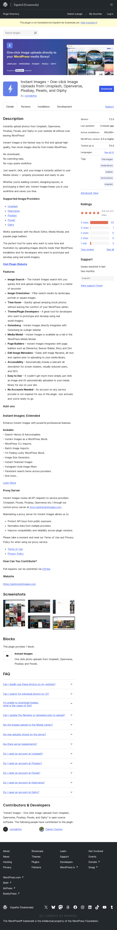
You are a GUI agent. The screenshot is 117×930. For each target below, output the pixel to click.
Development (64, 106)
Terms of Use (15, 549)
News (6, 856)
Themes (36, 856)
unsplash (109, 184)
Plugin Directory (11, 14)
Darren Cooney (54, 829)
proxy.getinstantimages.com (45, 507)
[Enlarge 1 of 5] (21, 603)
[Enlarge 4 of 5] (71, 603)
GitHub (46, 568)
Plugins (35, 861)
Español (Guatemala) (22, 907)
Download (106, 88)
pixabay (109, 172)
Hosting (7, 861)
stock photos (107, 178)
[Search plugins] (35, 33)
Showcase (37, 851)
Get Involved (96, 851)
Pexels (11, 220)
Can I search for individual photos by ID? (26, 693)
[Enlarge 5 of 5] (71, 620)
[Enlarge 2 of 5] (46, 603)
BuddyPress (11, 893)
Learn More (9, 482)
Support (109, 106)
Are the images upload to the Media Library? (28, 724)
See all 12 (109, 152)
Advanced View (89, 193)
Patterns (36, 867)
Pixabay (12, 215)
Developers (66, 861)
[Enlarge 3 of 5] (46, 619)
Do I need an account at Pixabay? (22, 763)
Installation (44, 106)
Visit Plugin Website (15, 264)
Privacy (7, 867)
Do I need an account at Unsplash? (23, 753)
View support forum (92, 285)
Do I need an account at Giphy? (21, 792)
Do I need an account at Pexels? (21, 773)
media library (107, 165)
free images (107, 159)
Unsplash (13, 206)
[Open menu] (112, 4)
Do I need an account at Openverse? (24, 782)
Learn (63, 851)
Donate (94, 861)
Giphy (11, 224)
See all (110, 249)
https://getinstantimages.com (19, 584)
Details (10, 106)
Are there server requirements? (20, 744)
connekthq (31, 95)
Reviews (25, 106)
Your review (87, 249)
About (6, 851)
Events (92, 856)
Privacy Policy (16, 553)
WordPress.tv (69, 867)
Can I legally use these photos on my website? (29, 684)
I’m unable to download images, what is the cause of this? (21, 704)
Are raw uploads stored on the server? (24, 734)
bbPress (9, 888)
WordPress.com (13, 877)
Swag (93, 867)
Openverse (14, 210)
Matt (7, 882)
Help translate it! (89, 22)
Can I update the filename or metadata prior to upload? (34, 715)
